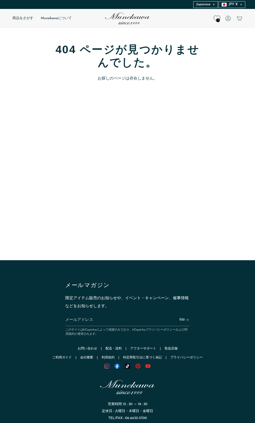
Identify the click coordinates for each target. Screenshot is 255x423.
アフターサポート (143, 348)
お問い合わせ (87, 348)
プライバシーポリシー (160, 329)
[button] (23, 18)
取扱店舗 (171, 348)
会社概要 (86, 357)
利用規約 (108, 357)
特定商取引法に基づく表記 (142, 357)
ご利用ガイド (62, 357)
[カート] (239, 18)
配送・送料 (114, 348)
